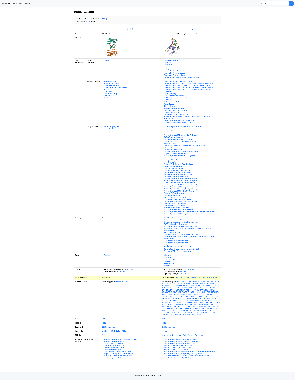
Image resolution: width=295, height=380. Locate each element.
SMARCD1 (182, 309)
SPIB (167, 311)
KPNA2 (177, 296)
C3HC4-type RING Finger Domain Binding (117, 351)
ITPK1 (214, 294)
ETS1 (214, 288)
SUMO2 (198, 311)
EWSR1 (177, 290)
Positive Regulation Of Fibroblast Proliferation (179, 191)
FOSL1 (191, 290)
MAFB (197, 296)
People (27, 3)
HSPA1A (118, 282)
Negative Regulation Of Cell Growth (115, 341)
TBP (167, 313)
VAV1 (193, 315)
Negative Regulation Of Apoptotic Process (178, 174)
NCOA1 (201, 300)
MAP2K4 (202, 296)
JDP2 (163, 296)
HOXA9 (176, 294)
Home (15, 3)
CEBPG (211, 284)
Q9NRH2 (123, 331)
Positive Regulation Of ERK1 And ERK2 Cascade (180, 201)
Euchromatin (168, 65)
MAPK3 (177, 298)
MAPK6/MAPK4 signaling (172, 232)
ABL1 (179, 282)
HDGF (208, 292)
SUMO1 (192, 311)
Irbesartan (167, 261)
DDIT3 (209, 286)
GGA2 (212, 290)
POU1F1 (190, 304)
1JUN (176, 335)
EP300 (196, 288)
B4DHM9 (111, 331)
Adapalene (167, 255)
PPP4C (207, 304)
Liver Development (170, 133)
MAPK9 (188, 298)
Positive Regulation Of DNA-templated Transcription (181, 187)
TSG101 (171, 315)
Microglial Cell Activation (172, 131)
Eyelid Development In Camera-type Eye (177, 199)
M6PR (183, 296)
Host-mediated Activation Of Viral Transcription (179, 183)
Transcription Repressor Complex (175, 73)
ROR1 (203, 277)
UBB (176, 315)
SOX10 (207, 309)
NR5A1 (207, 302)
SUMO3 (203, 311)
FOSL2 (197, 290)
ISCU (191, 277)
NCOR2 (169, 302)
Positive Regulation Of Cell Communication (118, 356)
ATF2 (209, 282)
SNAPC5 (197, 309)
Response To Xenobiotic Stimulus (175, 153)
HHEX (213, 292)
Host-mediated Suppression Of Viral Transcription (180, 180)
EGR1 (179, 288)
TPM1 (202, 313)
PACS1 (164, 304)
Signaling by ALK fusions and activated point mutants (182, 249)
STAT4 (181, 311)
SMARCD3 (190, 309)
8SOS (201, 335)
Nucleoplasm (168, 69)
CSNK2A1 (198, 286)
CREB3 (179, 286)
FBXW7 (182, 290)
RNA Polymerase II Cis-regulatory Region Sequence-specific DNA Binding (188, 83)
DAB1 (177, 277)
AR (196, 282)
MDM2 (214, 298)
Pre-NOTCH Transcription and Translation (177, 218)
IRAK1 (206, 294)
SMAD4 (175, 309)
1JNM (172, 335)
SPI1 (163, 311)
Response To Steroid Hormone (174, 193)
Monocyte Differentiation (172, 160)
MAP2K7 (209, 296)
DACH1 (204, 286)
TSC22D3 (165, 315)
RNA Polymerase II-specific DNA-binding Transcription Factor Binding (187, 116)
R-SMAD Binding (169, 118)
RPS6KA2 (202, 306)
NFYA (197, 302)
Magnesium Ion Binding (111, 83)
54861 (104, 319)
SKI (218, 306)
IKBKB (200, 294)
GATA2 (202, 290)
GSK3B (164, 292)
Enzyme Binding (169, 106)
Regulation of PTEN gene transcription (176, 241)
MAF (192, 296)
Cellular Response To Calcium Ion (175, 203)
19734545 (183, 271)
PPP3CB (202, 304)
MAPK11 (165, 298)
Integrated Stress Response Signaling (176, 207)
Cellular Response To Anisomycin (175, 205)
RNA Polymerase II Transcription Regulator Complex (181, 77)
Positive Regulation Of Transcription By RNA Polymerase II (183, 189)
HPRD (88, 21)
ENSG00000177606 (168, 327)
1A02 (163, 335)
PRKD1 (213, 304)
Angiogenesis (168, 129)
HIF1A (217, 292)
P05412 (164, 331)
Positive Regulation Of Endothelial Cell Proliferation (181, 135)
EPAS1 (201, 288)
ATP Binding (108, 89)
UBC (179, 315)
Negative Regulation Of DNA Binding (176, 176)
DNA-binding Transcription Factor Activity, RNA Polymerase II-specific (187, 85)
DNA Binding (168, 91)
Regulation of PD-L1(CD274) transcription (177, 251)
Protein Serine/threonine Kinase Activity (117, 87)
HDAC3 (197, 292)
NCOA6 (164, 302)
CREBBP (191, 286)
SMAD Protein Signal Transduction (175, 197)
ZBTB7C (201, 315)
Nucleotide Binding (110, 81)
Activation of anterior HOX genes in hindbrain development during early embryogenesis (187, 229)
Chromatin (167, 62)
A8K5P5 (104, 331)
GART (181, 277)
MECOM (164, 300)
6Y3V (196, 335)
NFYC (195, 277)
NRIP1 (212, 302)
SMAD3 (170, 309)
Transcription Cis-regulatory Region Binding (178, 81)
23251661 (122, 271)
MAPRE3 (203, 298)
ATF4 (217, 282)
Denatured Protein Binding (112, 349)
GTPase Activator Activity (172, 102)
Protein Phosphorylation (112, 127)
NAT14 (196, 300)
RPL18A (195, 306)
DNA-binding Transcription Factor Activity (177, 98)
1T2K (184, 335)
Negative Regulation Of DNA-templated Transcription (181, 185)
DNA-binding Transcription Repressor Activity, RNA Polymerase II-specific (188, 87)
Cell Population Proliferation (173, 149)
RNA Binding (168, 100)
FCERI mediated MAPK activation (175, 224)
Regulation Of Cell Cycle (172, 195)
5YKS (103, 335)
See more (105, 360)
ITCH (210, 294)
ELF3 (183, 288)
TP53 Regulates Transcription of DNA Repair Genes (181, 234)
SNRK (131, 29)
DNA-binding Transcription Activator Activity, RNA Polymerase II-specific (188, 89)
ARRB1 (200, 282)
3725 (163, 319)
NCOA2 (207, 300)
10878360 (103, 19)
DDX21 (214, 286)
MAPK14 (171, 298)
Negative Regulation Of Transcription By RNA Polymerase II (184, 127)
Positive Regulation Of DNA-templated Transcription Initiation (184, 214)
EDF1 (174, 288)
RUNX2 (213, 306)
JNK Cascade (168, 147)
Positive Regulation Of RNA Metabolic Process (179, 343)
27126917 (184, 273)
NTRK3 (217, 302)
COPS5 (174, 286)
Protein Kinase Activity (111, 85)
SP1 (216, 309)
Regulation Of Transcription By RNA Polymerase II (181, 141)
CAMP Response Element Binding (175, 110)
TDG (179, 313)
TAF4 (163, 313)
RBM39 (179, 306)
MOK (169, 300)
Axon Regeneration (170, 162)
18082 (104, 323)
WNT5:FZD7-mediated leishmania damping (178, 247)
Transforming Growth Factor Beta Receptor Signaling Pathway (184, 145)
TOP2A (192, 313)
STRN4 (186, 311)
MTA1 (174, 300)
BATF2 (168, 284)
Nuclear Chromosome (171, 60)
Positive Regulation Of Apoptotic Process (178, 172)
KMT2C (172, 296)
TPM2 (206, 313)
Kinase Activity (109, 91)
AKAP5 (183, 282)
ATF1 (205, 282)
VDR (196, 315)
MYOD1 (186, 300)
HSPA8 (195, 294)
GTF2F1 (181, 292)
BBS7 (173, 284)
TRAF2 (211, 313)
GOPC (216, 290)
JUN (190, 29)
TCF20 (171, 313)
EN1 (191, 288)
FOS (187, 290)
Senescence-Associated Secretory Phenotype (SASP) (182, 222)
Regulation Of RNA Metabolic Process (176, 349)
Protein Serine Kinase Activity (114, 98)
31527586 (130, 269)
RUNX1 (208, 306)
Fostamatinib (108, 255)
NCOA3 (212, 300)
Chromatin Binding (170, 93)
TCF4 (176, 313)
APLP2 (188, 282)
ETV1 (168, 290)
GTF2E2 (175, 292)
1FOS (168, 335)
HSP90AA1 (189, 294)
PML (199, 277)
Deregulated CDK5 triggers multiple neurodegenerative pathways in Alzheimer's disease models (190, 237)
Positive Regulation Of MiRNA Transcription (178, 209)
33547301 (191, 269)
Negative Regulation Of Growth (114, 358)
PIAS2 (180, 304)
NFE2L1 (186, 302)
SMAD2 (164, 309)
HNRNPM (170, 294)
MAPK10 (215, 296)
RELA (184, 306)
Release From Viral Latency (173, 158)
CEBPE (206, 284)
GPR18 (186, 277)
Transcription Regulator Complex (174, 71)
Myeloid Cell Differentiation (112, 129)
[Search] (291, 3)
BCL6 (181, 284)
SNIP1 (208, 277)
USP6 (188, 315)
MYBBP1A (179, 300)
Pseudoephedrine (169, 259)
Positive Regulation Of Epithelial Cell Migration (179, 156)
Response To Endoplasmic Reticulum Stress (179, 164)
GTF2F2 (187, 292)
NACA (192, 300)
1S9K (180, 335)
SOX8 (212, 309)
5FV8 (188, 335)
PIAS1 (175, 304)
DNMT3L (169, 288)
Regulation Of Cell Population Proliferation (178, 170)
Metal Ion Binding (109, 96)
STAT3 (176, 311)
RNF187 (189, 306)
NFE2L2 (192, 302)
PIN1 (184, 304)
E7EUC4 (117, 331)
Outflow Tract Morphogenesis (173, 137)
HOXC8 (182, 294)
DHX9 (164, 288)
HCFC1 (192, 292)
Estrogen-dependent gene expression (176, 245)
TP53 (197, 313)
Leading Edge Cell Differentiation (174, 166)
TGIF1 (184, 313)
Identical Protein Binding (172, 112)
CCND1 (200, 284)
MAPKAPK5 (196, 298)
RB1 (175, 306)
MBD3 (209, 298)
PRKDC (164, 306)
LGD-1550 (167, 265)
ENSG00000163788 (108, 327)
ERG (205, 288)
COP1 (169, 286)
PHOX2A (170, 304)
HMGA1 (164, 294)
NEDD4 (175, 302)
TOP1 (188, 313)
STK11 (127, 282)
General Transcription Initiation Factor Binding (179, 120)
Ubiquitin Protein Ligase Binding (174, 108)
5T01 (192, 335)
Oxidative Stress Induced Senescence (176, 220)
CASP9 (195, 284)
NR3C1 (202, 302)
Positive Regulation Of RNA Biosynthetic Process (180, 339)
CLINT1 (164, 286)
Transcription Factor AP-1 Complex (175, 75)
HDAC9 (203, 292)
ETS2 (163, 290)
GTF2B (169, 292)
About (21, 3)
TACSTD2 (213, 277)
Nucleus (106, 60)
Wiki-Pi (5, 3)
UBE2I (184, 315)
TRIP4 (216, 313)
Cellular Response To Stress (113, 343)
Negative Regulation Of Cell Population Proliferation (181, 151)
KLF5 (167, 296)
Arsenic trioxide (169, 263)
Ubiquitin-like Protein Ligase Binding (176, 114)
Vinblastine (167, 257)
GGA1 (207, 290)
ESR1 (209, 288)
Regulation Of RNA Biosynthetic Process (177, 347)
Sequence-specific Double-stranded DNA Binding (180, 122)
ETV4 (172, 290)
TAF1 (214, 311)
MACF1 (187, 296)
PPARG (195, 304)
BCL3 (177, 284)
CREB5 (185, 286)
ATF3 (213, 282)
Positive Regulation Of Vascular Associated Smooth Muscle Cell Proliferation (189, 212)
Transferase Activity (110, 93)
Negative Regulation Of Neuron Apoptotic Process (180, 178)
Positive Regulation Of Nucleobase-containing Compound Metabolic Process (189, 351)
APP (193, 282)
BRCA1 (189, 284)
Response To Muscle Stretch (173, 168)
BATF (163, 284)
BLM (185, 284)
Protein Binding (169, 104)
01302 (164, 323)
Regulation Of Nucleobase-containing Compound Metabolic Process (186, 356)
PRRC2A (170, 306)
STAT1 (172, 311)
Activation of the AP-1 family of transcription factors (181, 226)
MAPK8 (182, 298)
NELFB (180, 302)
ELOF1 (187, 288)
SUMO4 (209, 311)
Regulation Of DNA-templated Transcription (178, 139)
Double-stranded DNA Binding (174, 96)
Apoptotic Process (170, 143)
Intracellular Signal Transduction (114, 345)
